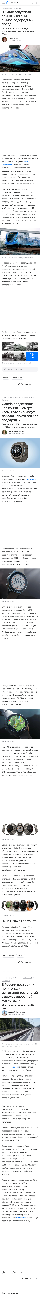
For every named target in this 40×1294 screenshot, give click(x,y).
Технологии (20, 8)
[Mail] (7, 2)
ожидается (21, 1217)
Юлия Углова (14, 38)
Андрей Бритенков (16, 1012)
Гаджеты (5, 400)
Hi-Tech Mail (27, 397)
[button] (20, 58)
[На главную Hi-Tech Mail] (13, 2)
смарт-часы (31, 479)
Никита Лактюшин (16, 431)
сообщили (14, 1067)
